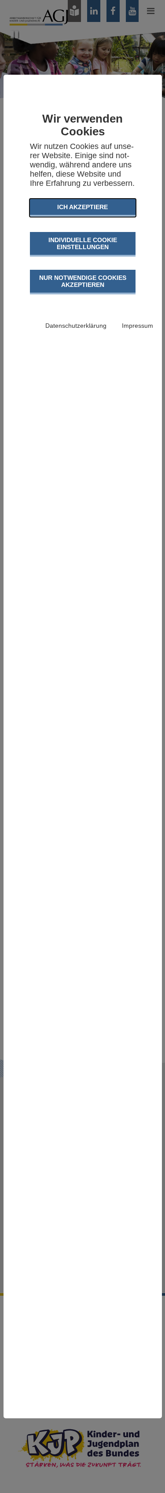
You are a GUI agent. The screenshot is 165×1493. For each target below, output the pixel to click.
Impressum (137, 325)
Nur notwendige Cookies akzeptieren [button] (82, 281)
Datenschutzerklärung (75, 325)
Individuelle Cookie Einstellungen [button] (82, 243)
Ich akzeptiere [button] (82, 206)
